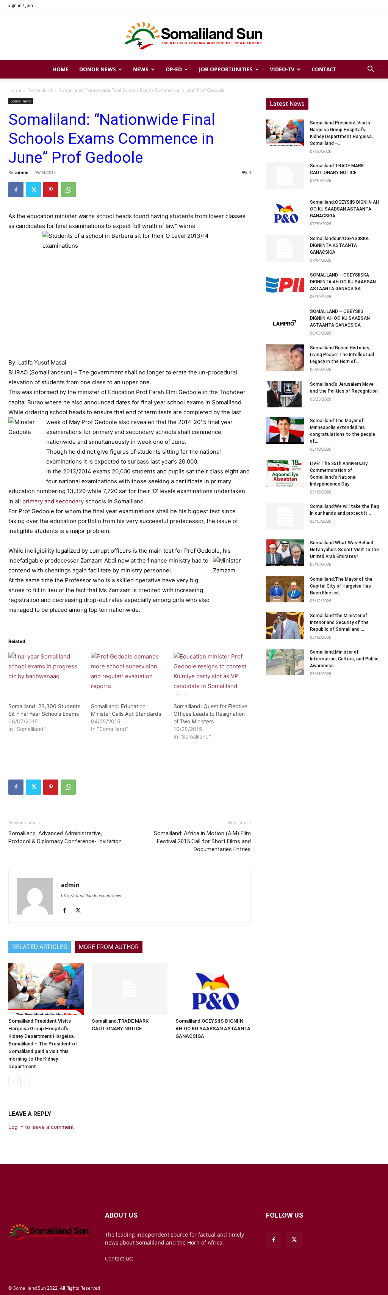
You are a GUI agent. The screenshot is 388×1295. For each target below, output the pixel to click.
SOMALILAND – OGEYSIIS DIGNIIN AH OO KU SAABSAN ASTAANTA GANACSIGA (340, 318)
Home (60, 69)
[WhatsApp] (68, 189)
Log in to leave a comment (41, 1127)
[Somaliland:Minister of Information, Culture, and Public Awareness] (285, 662)
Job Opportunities (226, 69)
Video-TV (282, 69)
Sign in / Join (20, 5)
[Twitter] (33, 189)
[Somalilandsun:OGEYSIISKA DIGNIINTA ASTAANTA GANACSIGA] (285, 248)
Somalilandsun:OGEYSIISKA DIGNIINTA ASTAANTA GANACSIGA (339, 245)
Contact (323, 69)
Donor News (97, 69)
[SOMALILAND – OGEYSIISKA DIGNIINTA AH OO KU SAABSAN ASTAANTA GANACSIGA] (285, 285)
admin (21, 172)
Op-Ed (174, 69)
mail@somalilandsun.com (167, 1258)
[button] (370, 70)
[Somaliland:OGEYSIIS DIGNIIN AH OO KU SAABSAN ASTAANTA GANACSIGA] (213, 989)
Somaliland (40, 90)
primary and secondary (53, 501)
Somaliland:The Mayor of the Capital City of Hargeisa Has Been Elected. (341, 586)
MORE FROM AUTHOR (108, 947)
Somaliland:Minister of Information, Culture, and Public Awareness (344, 658)
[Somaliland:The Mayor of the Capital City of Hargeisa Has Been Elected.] (285, 589)
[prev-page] (13, 1081)
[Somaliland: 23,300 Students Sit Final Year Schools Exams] (45, 673)
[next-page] (25, 1081)
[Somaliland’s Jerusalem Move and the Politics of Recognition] (285, 394)
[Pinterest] (50, 189)
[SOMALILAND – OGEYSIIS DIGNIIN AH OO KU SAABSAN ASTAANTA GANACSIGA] (285, 321)
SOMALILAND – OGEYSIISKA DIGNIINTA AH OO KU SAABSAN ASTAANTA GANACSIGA (343, 281)
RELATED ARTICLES (39, 947)
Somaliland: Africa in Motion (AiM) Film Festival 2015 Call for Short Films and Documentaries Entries (202, 841)
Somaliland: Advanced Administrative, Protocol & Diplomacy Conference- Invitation (65, 837)
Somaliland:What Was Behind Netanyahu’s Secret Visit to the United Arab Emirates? (344, 549)
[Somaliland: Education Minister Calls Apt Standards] (128, 673)
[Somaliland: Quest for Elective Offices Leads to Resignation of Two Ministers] (211, 673)
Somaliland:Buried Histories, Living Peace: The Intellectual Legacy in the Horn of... (342, 354)
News (141, 69)
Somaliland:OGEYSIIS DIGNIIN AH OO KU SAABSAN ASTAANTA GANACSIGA (212, 1028)
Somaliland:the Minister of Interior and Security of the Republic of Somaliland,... (339, 622)
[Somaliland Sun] (194, 36)
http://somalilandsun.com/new (91, 895)
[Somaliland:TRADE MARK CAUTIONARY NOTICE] (129, 989)
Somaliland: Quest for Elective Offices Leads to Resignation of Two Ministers (210, 714)
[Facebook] (15, 189)
